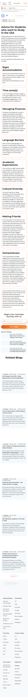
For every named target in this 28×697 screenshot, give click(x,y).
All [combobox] (7, 15)
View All (13, 576)
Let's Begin (14, 327)
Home (4, 8)
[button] (8, 602)
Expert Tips (12, 8)
